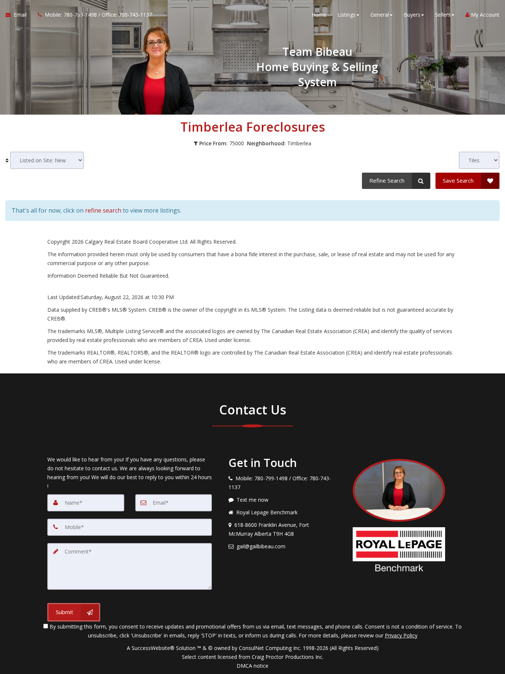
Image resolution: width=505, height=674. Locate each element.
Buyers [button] (412, 14)
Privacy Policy (401, 635)
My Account (484, 14)
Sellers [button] (443, 14)
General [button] (379, 14)
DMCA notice (252, 665)
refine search (103, 210)
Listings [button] (347, 14)
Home (319, 14)
